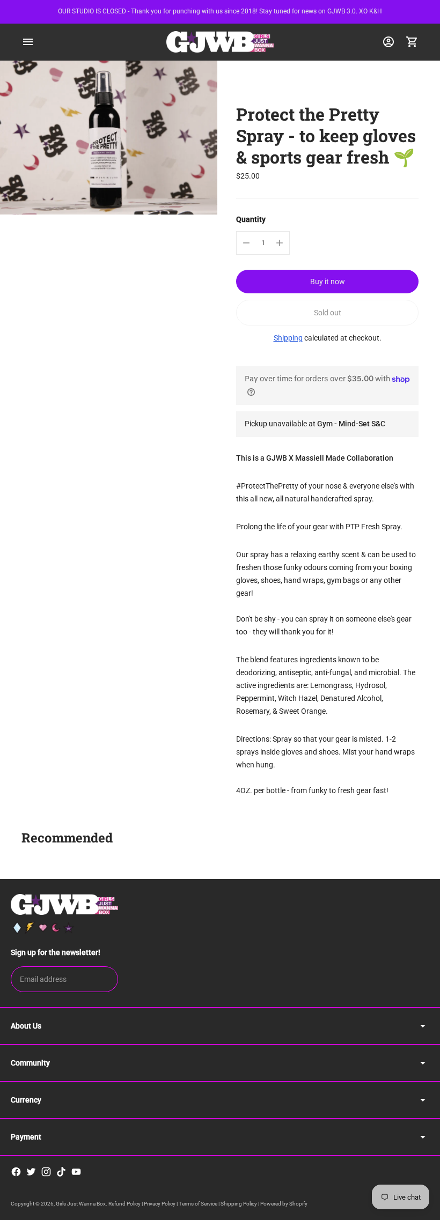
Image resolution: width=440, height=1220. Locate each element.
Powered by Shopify (283, 1204)
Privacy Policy (159, 1204)
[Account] (388, 42)
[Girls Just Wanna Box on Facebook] (16, 1171)
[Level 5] (68, 927)
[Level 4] (55, 927)
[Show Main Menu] (28, 42)
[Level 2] (30, 927)
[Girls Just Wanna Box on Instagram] (46, 1171)
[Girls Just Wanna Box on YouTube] (76, 1171)
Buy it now (327, 281)
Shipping (288, 338)
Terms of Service (198, 1204)
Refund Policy (124, 1204)
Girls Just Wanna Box (81, 1204)
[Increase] (279, 243)
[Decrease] (246, 243)
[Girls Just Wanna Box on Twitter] (31, 1171)
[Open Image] (108, 138)
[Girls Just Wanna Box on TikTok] (61, 1171)
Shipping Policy (239, 1204)
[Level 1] (17, 927)
